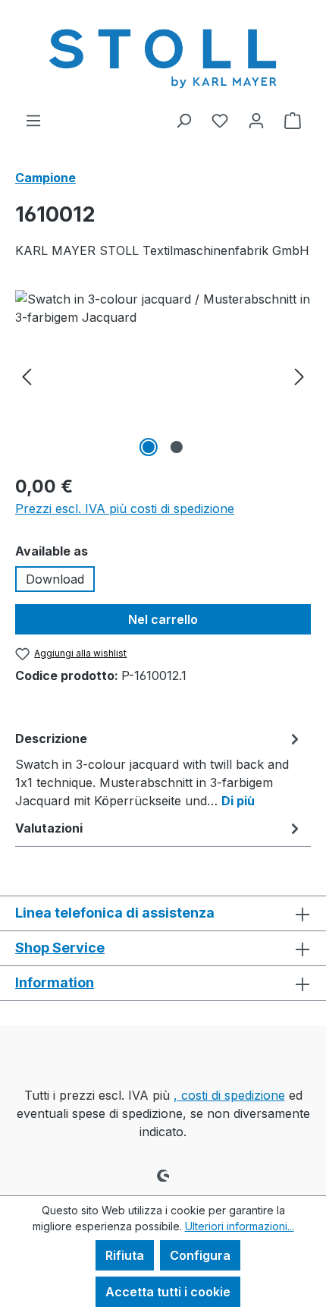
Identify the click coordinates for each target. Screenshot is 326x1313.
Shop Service (60, 948)
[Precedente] (26, 375)
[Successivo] (299, 375)
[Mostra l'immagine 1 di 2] (149, 447)
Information (54, 982)
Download (55, 579)
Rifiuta (124, 1255)
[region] (163, 375)
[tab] (159, 769)
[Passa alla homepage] (163, 55)
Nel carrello (163, 619)
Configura (200, 1255)
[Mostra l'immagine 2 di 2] (177, 447)
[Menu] (33, 120)
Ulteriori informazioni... (239, 1226)
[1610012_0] (163, 375)
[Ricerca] (183, 120)
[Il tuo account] (256, 120)
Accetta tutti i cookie (167, 1291)
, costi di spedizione (229, 1095)
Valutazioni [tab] (49, 828)
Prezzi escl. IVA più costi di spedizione (124, 508)
